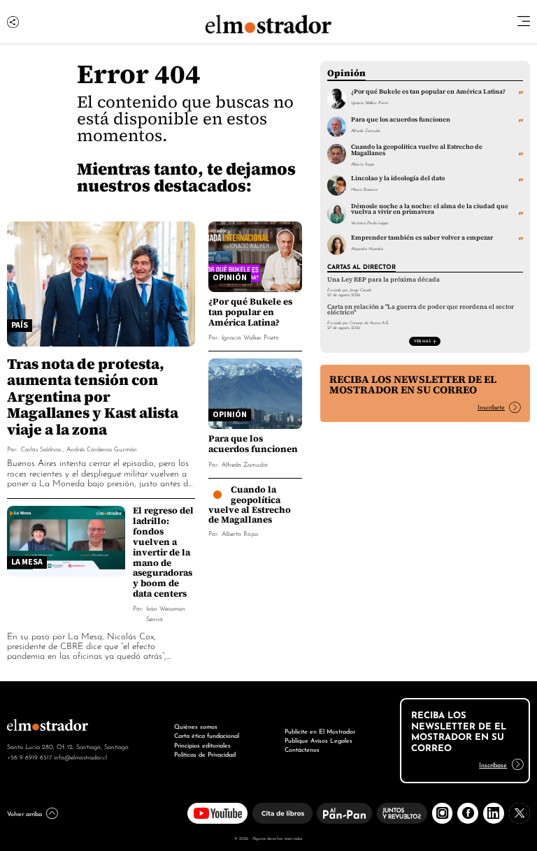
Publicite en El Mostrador (320, 731)
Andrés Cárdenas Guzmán (101, 448)
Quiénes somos (195, 726)
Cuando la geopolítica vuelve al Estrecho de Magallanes (249, 504)
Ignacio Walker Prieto (250, 336)
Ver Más (422, 340)
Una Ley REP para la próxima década (383, 279)
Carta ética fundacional (206, 735)
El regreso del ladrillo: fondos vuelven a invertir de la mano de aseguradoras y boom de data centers (163, 552)
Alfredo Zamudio (245, 463)
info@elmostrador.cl (80, 756)
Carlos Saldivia (41, 448)
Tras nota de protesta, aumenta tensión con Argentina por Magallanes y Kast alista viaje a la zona (92, 396)
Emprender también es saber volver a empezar (422, 237)
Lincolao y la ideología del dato (398, 178)
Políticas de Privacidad (205, 754)
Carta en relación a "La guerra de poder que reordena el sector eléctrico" (420, 310)
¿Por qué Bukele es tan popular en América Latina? (250, 312)
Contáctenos (302, 749)
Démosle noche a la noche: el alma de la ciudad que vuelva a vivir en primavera (429, 209)
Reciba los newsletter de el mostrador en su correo (412, 384)
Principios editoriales (202, 745)
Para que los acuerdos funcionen (253, 443)
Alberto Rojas (240, 532)
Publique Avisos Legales (318, 740)
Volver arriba (24, 813)
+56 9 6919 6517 (29, 756)
